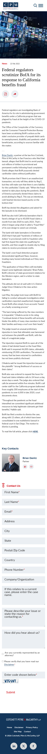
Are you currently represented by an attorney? (22, 654)
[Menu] (41, 6)
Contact (27, 732)
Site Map (18, 732)
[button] (14, 94)
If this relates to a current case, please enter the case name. (21, 592)
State (7, 540)
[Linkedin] (13, 746)
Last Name (11, 502)
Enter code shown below (20, 674)
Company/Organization (19, 579)
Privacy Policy (32, 727)
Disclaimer (9, 665)
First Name (12, 492)
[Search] (35, 5)
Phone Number (14, 569)
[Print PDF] (5, 94)
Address (9, 521)
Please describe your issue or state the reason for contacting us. (22, 614)
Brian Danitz (7, 155)
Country (9, 560)
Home (9, 727)
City (7, 531)
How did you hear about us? (22, 632)
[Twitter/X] (23, 746)
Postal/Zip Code (14, 550)
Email (8, 511)
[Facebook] (33, 746)
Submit (10, 692)
